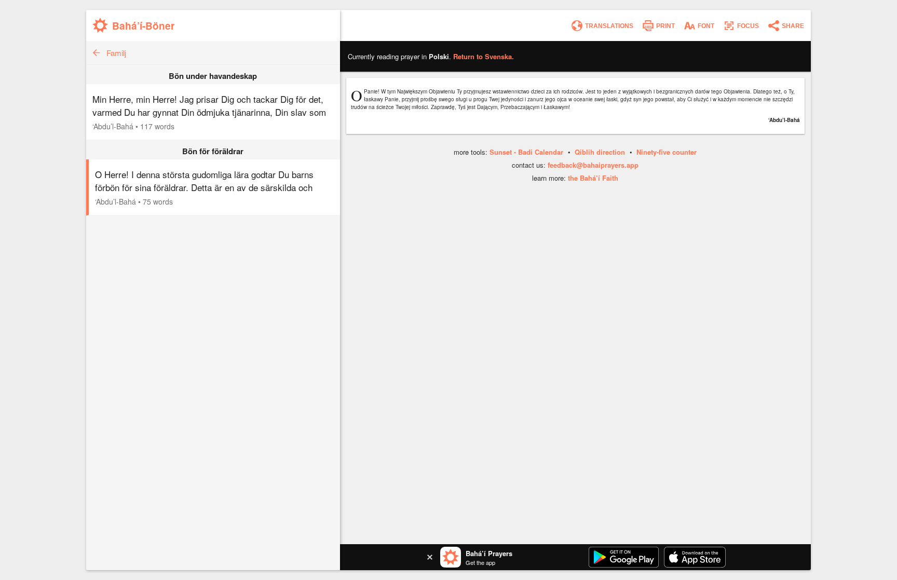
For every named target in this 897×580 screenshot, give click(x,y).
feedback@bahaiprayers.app (593, 165)
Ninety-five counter (666, 152)
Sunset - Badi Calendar (526, 152)
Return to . (483, 56)
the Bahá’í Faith (593, 178)
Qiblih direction (600, 152)
